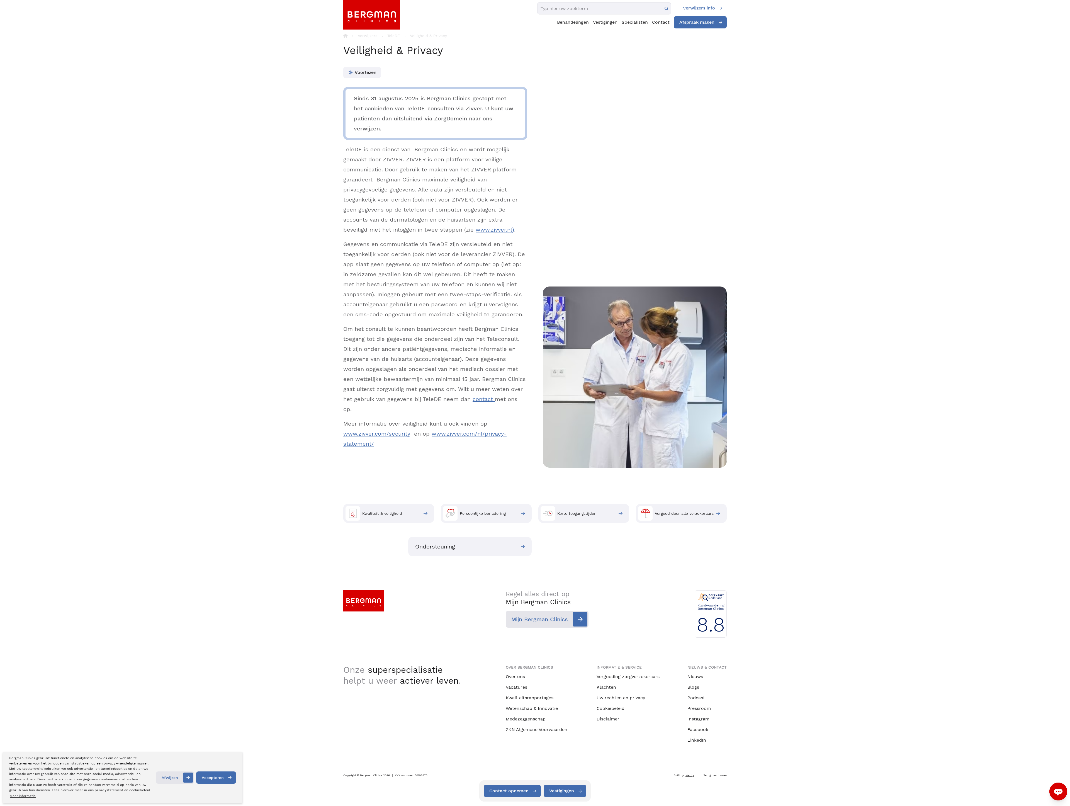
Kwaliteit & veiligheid (382, 513)
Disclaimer (608, 719)
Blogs (693, 687)
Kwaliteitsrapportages (529, 697)
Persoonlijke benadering (483, 513)
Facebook (697, 729)
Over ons (515, 676)
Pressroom (699, 708)
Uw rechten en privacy (621, 697)
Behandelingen (573, 22)
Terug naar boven (715, 775)
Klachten (606, 687)
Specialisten (635, 22)
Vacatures (516, 687)
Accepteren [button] (213, 777)
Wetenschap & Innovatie (532, 708)
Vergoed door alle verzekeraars (684, 513)
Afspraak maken (696, 22)
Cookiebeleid (610, 708)
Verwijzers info (699, 8)
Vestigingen (605, 22)
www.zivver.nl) (495, 229)
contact (484, 399)
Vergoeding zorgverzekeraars (628, 676)
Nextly (689, 775)
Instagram (698, 719)
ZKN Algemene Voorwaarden (536, 729)
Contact (661, 22)
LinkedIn (696, 740)
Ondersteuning (435, 546)
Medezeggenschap (526, 719)
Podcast (696, 697)
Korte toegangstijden (577, 513)
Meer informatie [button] (23, 796)
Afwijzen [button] (170, 777)
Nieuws (695, 676)
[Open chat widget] (1058, 791)
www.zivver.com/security (376, 433)
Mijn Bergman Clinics (539, 619)
